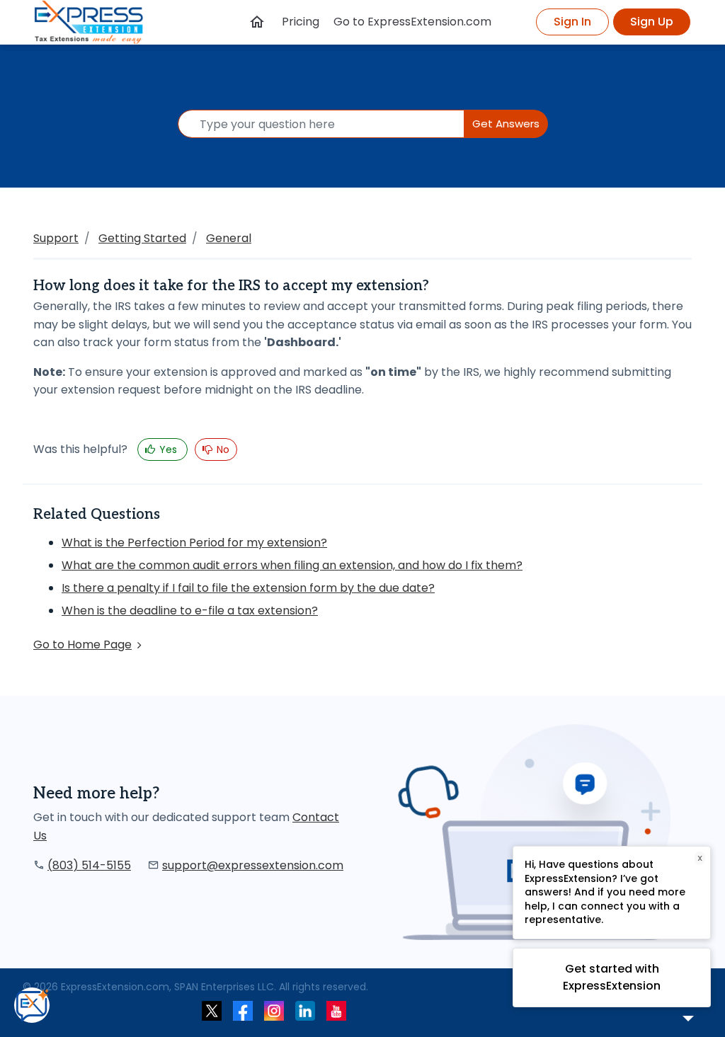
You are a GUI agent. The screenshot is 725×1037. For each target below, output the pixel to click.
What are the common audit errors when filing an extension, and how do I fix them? (292, 565)
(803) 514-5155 (89, 865)
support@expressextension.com (252, 865)
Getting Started (142, 238)
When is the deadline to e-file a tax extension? (190, 610)
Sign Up (651, 21)
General (228, 238)
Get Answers (506, 123)
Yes (168, 449)
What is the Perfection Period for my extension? (194, 542)
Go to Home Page (82, 644)
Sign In (572, 21)
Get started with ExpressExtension (612, 977)
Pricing (300, 21)
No (221, 449)
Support (56, 238)
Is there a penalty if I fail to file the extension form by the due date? (248, 588)
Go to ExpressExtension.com (412, 21)
